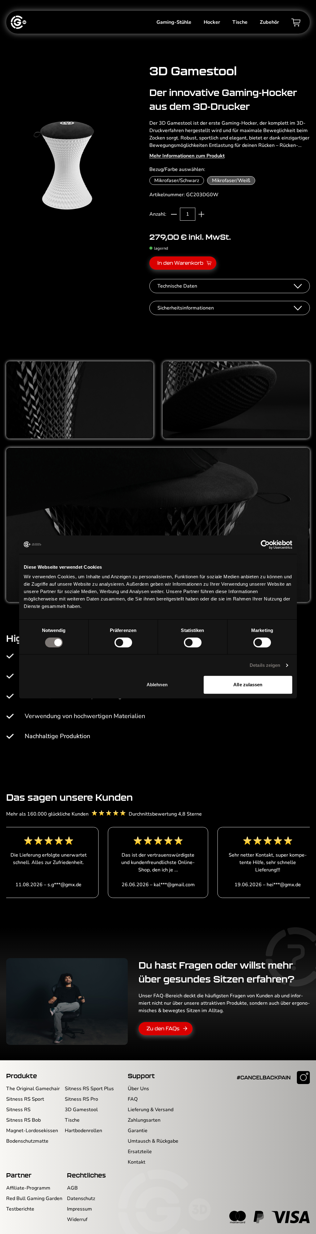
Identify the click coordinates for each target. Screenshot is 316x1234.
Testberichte (20, 1209)
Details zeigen (265, 665)
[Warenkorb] (296, 22)
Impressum (79, 1209)
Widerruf (77, 1219)
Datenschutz (81, 1198)
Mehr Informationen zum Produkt (187, 155)
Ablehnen (157, 684)
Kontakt (136, 1162)
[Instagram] (303, 1077)
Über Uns (138, 1088)
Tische (239, 22)
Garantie (138, 1130)
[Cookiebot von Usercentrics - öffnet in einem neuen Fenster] (265, 544)
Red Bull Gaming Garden (34, 1198)
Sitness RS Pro (81, 1099)
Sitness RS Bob (23, 1120)
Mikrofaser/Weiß (231, 180)
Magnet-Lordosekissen (32, 1130)
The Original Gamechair (33, 1088)
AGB (72, 1188)
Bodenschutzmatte (27, 1141)
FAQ (133, 1099)
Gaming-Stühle (173, 22)
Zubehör (269, 22)
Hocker (212, 22)
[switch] (123, 642)
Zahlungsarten (144, 1120)
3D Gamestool (81, 1109)
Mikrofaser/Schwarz (176, 180)
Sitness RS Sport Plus (89, 1088)
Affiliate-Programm (28, 1188)
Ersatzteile (140, 1151)
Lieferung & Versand (150, 1109)
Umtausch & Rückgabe (153, 1141)
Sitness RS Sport (25, 1099)
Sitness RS (18, 1109)
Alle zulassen (247, 684)
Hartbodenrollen (83, 1130)
